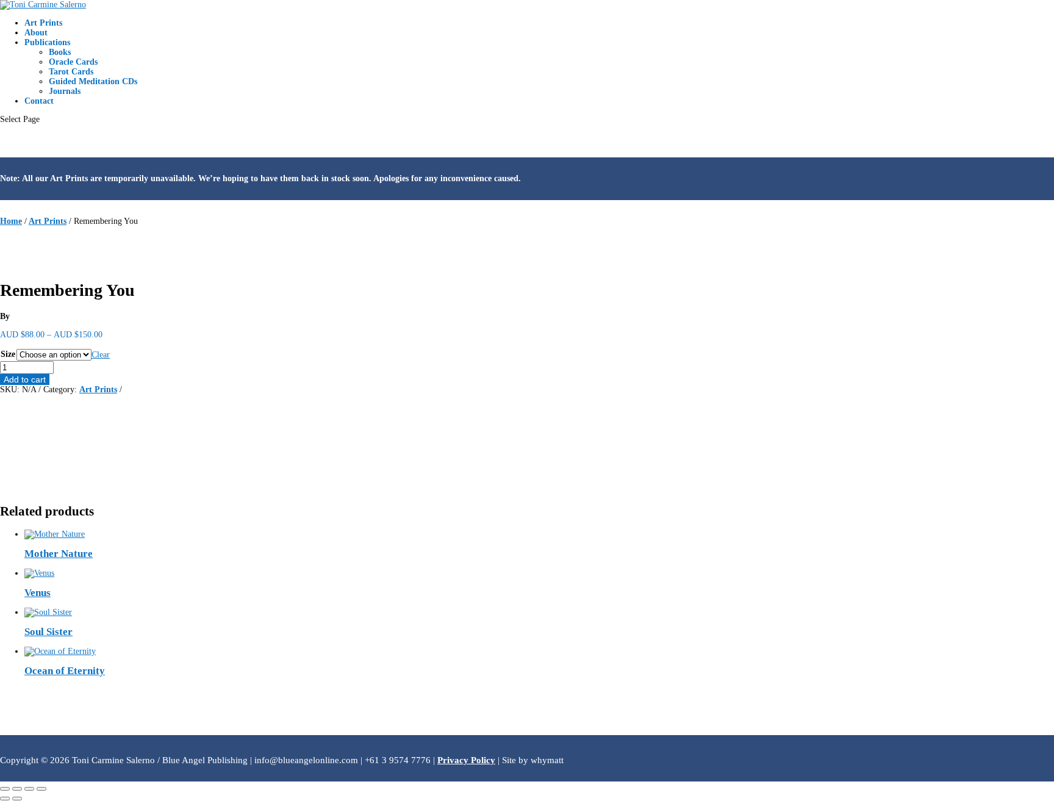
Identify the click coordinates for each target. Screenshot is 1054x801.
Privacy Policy (466, 760)
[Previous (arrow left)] (5, 798)
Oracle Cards (73, 61)
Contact (39, 101)
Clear (100, 354)
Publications (47, 42)
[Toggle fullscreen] (17, 789)
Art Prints (43, 22)
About (36, 32)
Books (60, 52)
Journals (65, 91)
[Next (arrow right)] (17, 798)
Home (11, 221)
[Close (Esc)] (41, 789)
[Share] (29, 789)
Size (8, 354)
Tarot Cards (71, 71)
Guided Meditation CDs (93, 81)
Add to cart (25, 379)
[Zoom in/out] (5, 789)
